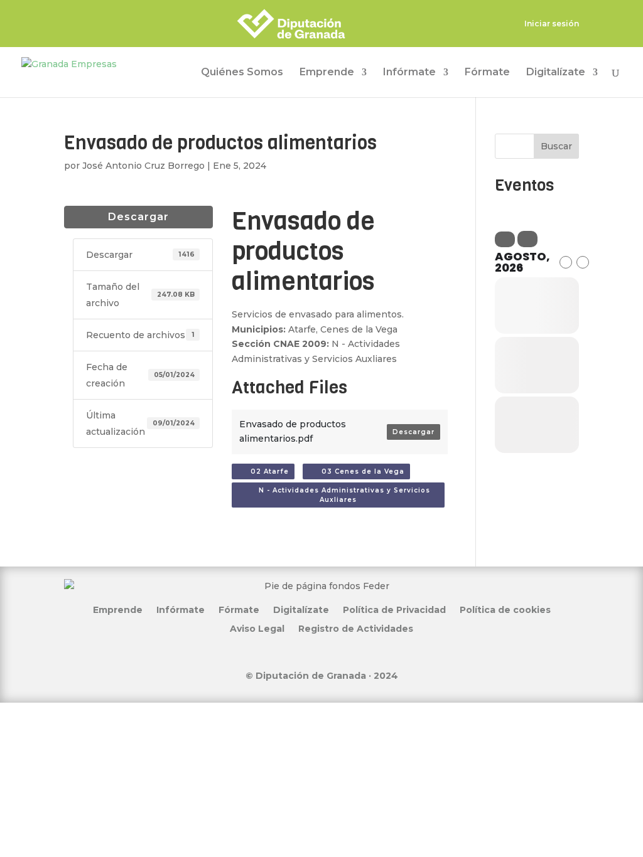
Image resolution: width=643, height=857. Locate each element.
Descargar (138, 217)
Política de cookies (505, 609)
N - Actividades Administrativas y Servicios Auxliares (340, 495)
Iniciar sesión (551, 24)
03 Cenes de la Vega (359, 471)
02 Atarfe (266, 471)
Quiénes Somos (242, 73)
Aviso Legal (257, 628)
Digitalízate (555, 73)
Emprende (327, 73)
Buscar (556, 146)
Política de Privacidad (394, 609)
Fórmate (487, 73)
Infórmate (409, 73)
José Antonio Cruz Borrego (143, 165)
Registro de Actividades (355, 628)
